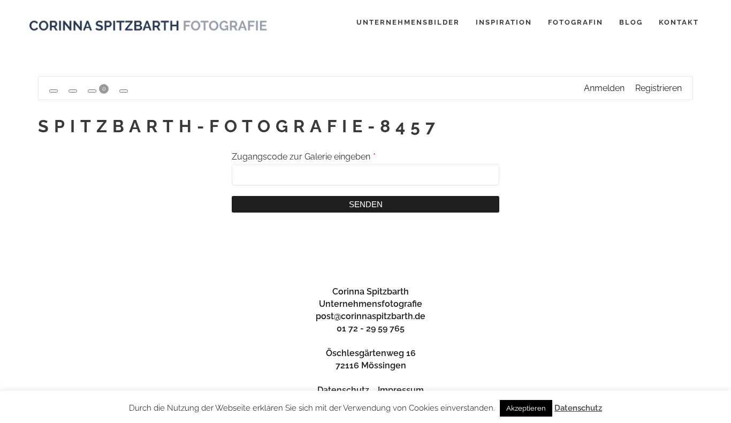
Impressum (401, 390)
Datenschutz (343, 390)
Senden (366, 204)
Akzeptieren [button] (526, 408)
